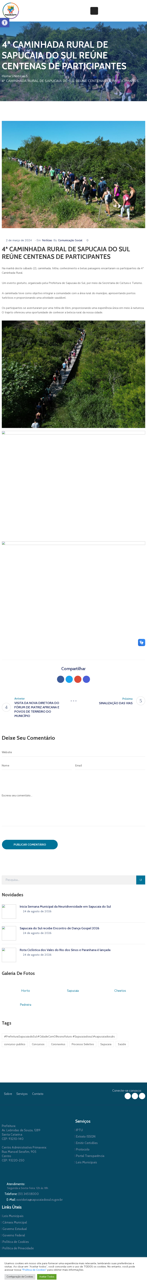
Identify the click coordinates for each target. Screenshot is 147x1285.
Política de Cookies (16, 1242)
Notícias (19, 76)
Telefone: (21, 1194)
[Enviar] (140, 880)
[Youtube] (142, 1096)
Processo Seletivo (83, 1044)
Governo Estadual (15, 1229)
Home (6, 76)
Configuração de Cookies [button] (20, 1276)
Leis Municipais (86, 1162)
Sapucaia (106, 1044)
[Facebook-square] (128, 1096)
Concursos (38, 1044)
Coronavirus (58, 1044)
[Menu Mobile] (94, 11)
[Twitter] (69, 679)
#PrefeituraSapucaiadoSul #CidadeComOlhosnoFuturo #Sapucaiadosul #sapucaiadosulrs (59, 1036)
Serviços (22, 1094)
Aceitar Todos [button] (46, 1276)
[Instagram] (135, 1096)
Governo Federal (14, 1235)
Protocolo (82, 1149)
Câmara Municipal (15, 1222)
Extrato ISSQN (85, 1136)
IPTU (79, 1130)
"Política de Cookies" (34, 1270)
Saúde (122, 1044)
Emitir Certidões (87, 1143)
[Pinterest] (77, 679)
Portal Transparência (90, 1156)
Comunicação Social (70, 240)
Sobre (8, 1094)
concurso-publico (14, 1044)
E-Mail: (35, 1199)
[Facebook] (60, 679)
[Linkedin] (86, 679)
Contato (37, 1094)
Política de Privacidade (18, 1248)
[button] (4, 22)
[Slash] (73, 700)
